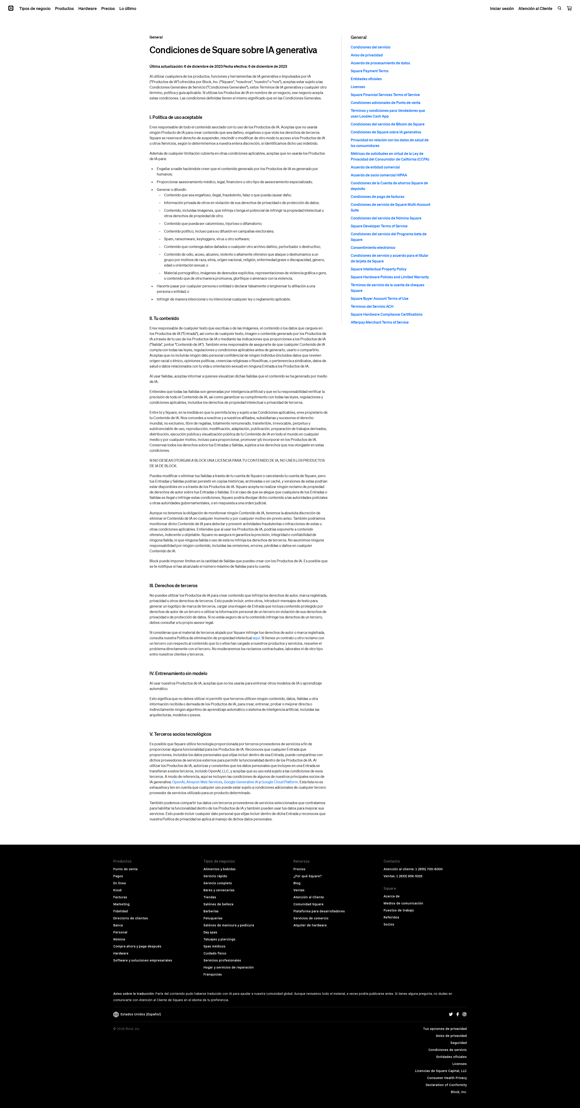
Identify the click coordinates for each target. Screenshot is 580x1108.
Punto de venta (125, 869)
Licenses (358, 86)
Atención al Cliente (308, 897)
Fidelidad (120, 911)
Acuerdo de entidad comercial (375, 167)
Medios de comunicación (403, 903)
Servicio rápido (215, 876)
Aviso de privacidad (367, 55)
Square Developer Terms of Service (379, 226)
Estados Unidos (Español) (140, 1014)
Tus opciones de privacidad (445, 1029)
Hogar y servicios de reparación (228, 967)
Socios (389, 924)
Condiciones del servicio (370, 47)
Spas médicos (214, 946)
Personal (120, 932)
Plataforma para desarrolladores (319, 911)
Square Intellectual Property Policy (378, 269)
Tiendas (209, 897)
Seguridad (458, 1043)
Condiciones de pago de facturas (377, 196)
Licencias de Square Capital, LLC (441, 1071)
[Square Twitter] (451, 1014)
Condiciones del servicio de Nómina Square (386, 218)
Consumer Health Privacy (447, 1078)
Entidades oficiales (366, 78)
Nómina (119, 939)
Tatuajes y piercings (219, 939)
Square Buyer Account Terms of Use (379, 298)
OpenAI (178, 781)
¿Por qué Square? (307, 876)
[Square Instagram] (464, 1014)
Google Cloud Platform (279, 781)
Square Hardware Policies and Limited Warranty (390, 276)
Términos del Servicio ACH (372, 306)
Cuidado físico (214, 953)
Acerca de (392, 896)
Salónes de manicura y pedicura (228, 925)
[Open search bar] (560, 8)
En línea (119, 883)
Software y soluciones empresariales (142, 960)
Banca (118, 925)
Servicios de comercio (311, 918)
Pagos (118, 876)
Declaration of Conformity (446, 1085)
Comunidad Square (308, 904)
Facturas (120, 897)
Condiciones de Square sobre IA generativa (386, 132)
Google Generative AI (241, 781)
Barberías (211, 911)
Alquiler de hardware (310, 925)
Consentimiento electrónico (373, 247)
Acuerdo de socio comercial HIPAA (379, 175)
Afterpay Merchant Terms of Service (380, 322)
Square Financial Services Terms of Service (385, 94)
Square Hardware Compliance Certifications (387, 314)
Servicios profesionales (222, 960)
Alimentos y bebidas (219, 869)
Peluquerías (212, 918)
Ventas (298, 890)
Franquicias (212, 974)
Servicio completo (217, 883)
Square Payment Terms (370, 70)
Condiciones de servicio (447, 1050)
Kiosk (117, 890)
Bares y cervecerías (218, 890)
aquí (256, 637)
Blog (296, 883)
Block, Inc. (459, 1092)
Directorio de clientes (130, 918)
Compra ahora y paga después (137, 946)
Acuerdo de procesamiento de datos (380, 62)
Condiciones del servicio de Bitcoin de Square (388, 124)
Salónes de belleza (218, 904)
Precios (299, 869)
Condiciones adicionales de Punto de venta (385, 102)
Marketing (121, 904)
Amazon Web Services (204, 781)
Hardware (120, 953)
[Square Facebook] (457, 1014)
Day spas (210, 932)
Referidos (391, 917)
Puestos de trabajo (399, 910)
